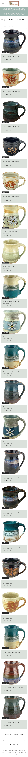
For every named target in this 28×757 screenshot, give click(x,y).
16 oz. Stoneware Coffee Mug (11, 477)
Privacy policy (22, 752)
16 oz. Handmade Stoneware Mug (11, 371)
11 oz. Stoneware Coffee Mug (11, 126)
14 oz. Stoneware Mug (9, 266)
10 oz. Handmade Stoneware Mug (11, 547)
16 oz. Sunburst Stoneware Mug (11, 91)
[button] (3, 3)
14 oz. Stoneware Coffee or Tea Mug (13, 687)
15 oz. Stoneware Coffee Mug (11, 406)
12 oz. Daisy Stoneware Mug (10, 231)
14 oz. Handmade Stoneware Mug (11, 652)
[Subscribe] (23, 739)
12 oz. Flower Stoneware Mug (11, 441)
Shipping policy (20, 754)
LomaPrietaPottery (13, 750)
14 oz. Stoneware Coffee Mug (11, 56)
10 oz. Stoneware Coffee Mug (11, 512)
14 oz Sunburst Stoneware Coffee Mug (13, 582)
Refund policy (12, 752)
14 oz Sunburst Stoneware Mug (11, 161)
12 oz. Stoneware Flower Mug (11, 336)
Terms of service (9, 754)
